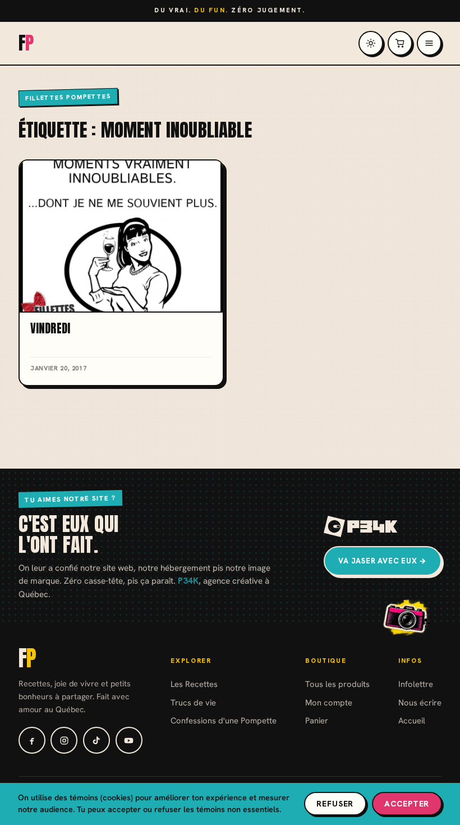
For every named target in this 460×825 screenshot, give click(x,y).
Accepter (406, 804)
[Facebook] (32, 740)
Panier (316, 720)
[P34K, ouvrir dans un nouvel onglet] (361, 526)
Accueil (411, 720)
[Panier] (400, 43)
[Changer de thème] (370, 43)
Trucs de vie (193, 702)
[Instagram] (63, 740)
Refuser (334, 804)
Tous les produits (337, 684)
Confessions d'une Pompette (224, 720)
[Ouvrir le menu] (429, 43)
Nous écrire (419, 702)
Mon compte (328, 702)
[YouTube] (129, 740)
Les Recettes (194, 684)
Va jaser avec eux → (382, 561)
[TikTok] (96, 740)
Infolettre (415, 684)
